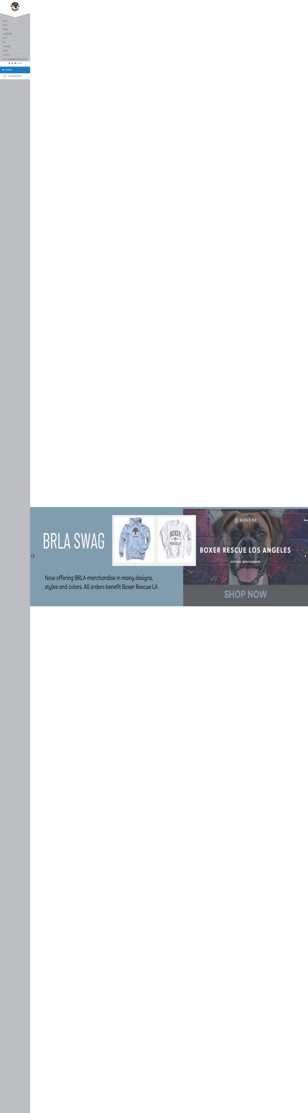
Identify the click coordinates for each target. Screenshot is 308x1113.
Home (5, 21)
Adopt (5, 29)
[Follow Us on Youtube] (15, 63)
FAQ (4, 42)
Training (6, 47)
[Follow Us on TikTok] (21, 63)
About (5, 51)
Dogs (5, 25)
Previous (33, 556)
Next (305, 556)
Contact (6, 55)
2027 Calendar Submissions (15, 59)
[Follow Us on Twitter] (12, 63)
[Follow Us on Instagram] (18, 63)
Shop (5, 38)
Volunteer (7, 34)
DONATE (8, 70)
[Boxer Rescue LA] (15, 6)
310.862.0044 (14, 76)
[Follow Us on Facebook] (9, 63)
